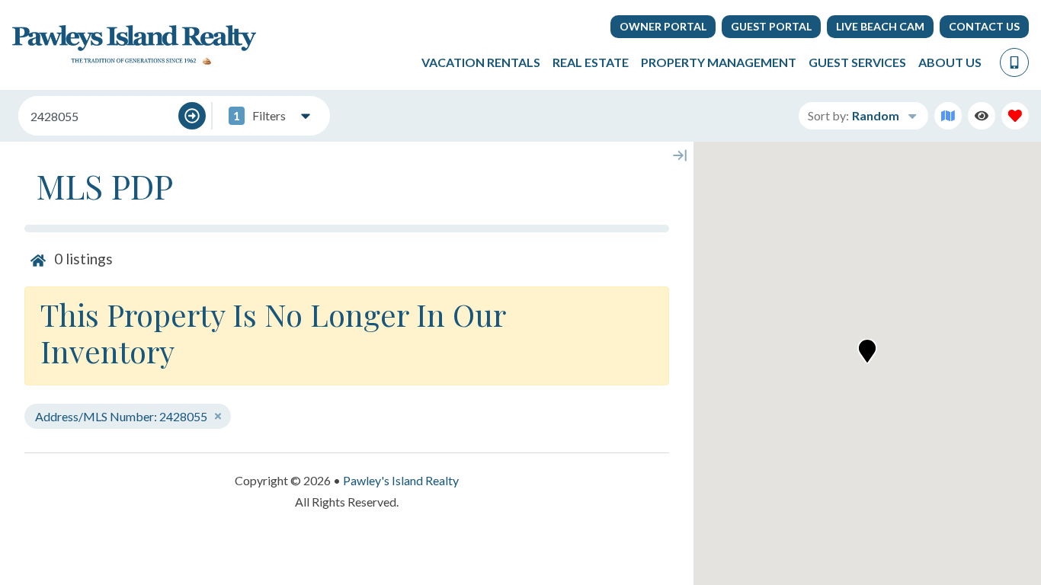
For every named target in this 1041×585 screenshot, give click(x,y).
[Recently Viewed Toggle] (981, 115)
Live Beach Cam (880, 26)
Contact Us (984, 26)
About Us (950, 62)
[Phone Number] (1014, 62)
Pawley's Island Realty (401, 480)
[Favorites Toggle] (1015, 115)
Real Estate (591, 62)
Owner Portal (663, 26)
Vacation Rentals (480, 62)
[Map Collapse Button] (679, 155)
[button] (867, 351)
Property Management (718, 62)
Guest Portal (771, 26)
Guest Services (857, 62)
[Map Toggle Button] (948, 115)
